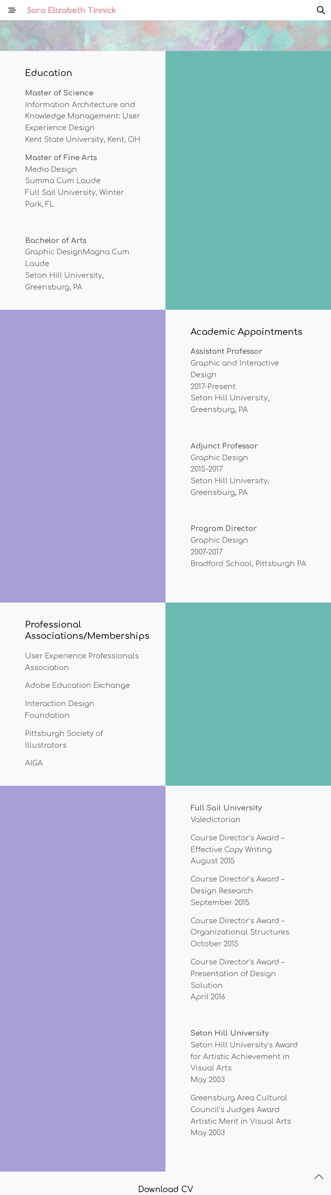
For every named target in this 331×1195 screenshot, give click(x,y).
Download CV (165, 1189)
